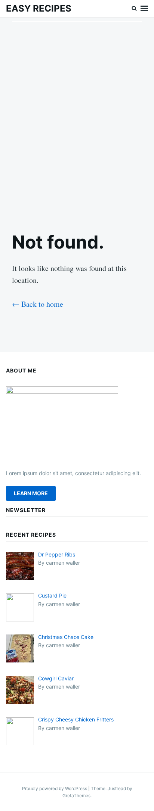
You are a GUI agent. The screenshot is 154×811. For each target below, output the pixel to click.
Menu (144, 8)
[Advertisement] (77, 118)
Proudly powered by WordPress (55, 788)
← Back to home (37, 304)
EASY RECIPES (38, 8)
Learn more (31, 493)
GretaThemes (76, 795)
